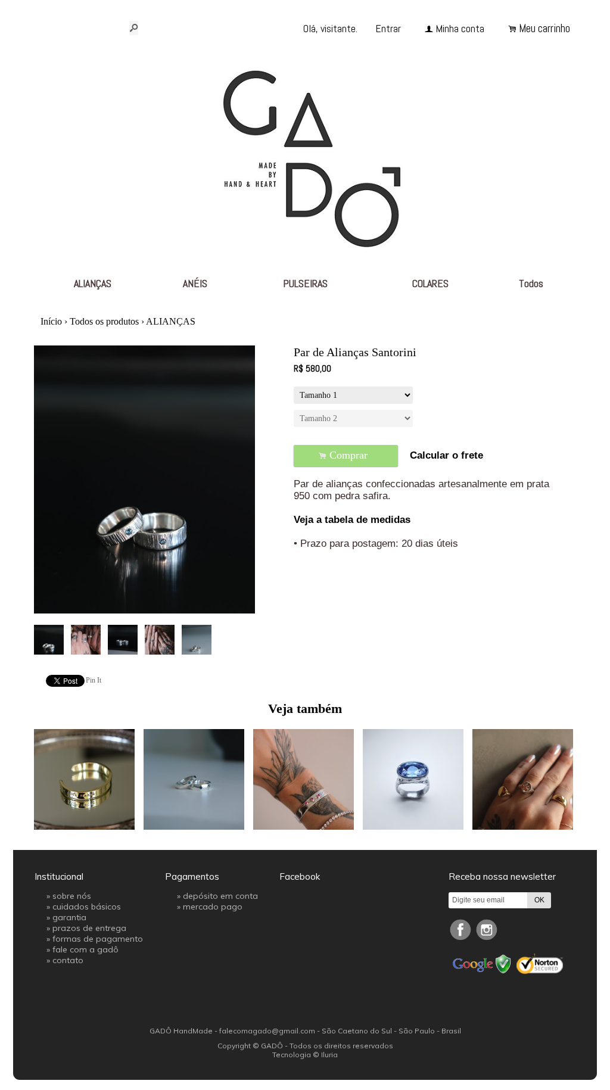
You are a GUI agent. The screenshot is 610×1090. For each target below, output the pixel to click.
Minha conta (459, 28)
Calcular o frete (446, 455)
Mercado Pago (212, 906)
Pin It (93, 680)
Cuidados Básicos (86, 906)
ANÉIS (195, 283)
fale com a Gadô (85, 949)
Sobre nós (71, 895)
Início (51, 321)
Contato (67, 960)
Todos (531, 283)
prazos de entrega (89, 928)
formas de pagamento (97, 938)
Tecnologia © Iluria (305, 1054)
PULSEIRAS (305, 283)
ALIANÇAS (92, 283)
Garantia (69, 917)
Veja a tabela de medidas (352, 519)
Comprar (346, 455)
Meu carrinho (544, 28)
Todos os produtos (104, 321)
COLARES (430, 283)
